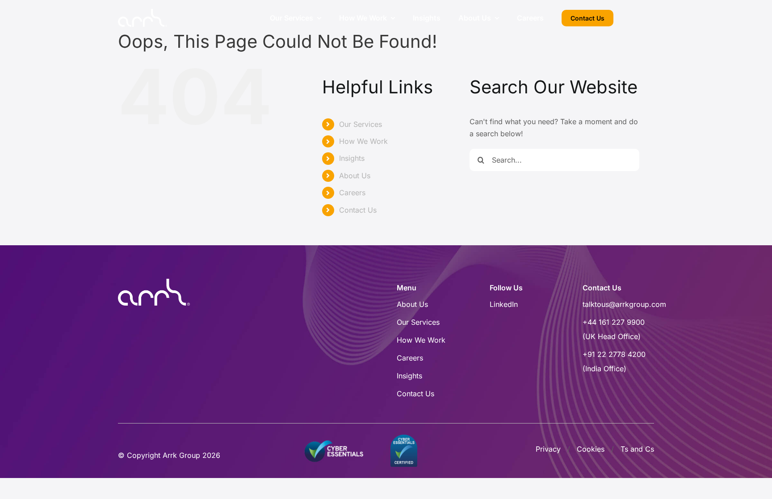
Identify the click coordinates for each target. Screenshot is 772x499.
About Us (354, 175)
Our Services (360, 124)
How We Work (363, 141)
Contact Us (358, 209)
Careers (352, 192)
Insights (352, 158)
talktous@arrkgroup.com (624, 304)
